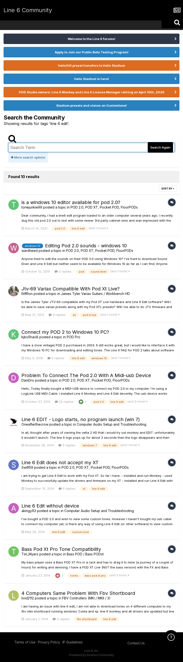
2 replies (64, 271)
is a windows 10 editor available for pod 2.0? (70, 202)
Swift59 (27, 467)
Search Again (160, 147)
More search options (29, 157)
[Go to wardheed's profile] (13, 248)
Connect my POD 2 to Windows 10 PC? (65, 332)
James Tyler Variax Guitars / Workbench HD (95, 294)
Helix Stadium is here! (91, 79)
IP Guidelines (72, 642)
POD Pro (73, 337)
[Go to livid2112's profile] (13, 595)
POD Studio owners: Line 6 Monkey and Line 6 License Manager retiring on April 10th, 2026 (91, 92)
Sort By (167, 188)
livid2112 (27, 598)
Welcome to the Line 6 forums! (91, 39)
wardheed (29, 251)
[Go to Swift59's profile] (13, 465)
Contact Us (136, 643)
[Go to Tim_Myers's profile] (13, 551)
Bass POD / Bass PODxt (85, 554)
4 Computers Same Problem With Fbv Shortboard (78, 593)
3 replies (63, 619)
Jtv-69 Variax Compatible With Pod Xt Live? (70, 289)
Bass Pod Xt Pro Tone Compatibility (61, 549)
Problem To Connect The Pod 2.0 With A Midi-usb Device (86, 375)
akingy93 (28, 511)
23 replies (66, 401)
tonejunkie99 (31, 207)
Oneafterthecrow (34, 424)
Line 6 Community (28, 10)
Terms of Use (25, 642)
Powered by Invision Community (91, 655)
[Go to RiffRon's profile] (13, 291)
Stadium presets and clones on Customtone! (91, 105)
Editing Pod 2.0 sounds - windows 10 (86, 246)
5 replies (69, 488)
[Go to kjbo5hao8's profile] (13, 334)
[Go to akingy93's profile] (13, 508)
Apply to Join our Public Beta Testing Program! (91, 52)
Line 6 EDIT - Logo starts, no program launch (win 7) (80, 419)
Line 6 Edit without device (50, 506)
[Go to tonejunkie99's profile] (13, 204)
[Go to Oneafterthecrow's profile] (13, 422)
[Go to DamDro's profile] (13, 378)
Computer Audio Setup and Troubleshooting (111, 424)
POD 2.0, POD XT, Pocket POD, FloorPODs (104, 207)
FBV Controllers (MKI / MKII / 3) (86, 598)
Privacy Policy (49, 642)
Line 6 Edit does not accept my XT (60, 462)
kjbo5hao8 (29, 337)
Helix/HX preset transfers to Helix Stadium (91, 65)
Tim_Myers (29, 554)
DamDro (27, 380)
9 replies (59, 315)
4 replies (57, 358)
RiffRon (27, 294)
